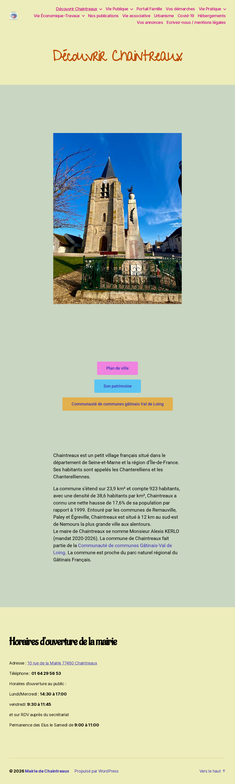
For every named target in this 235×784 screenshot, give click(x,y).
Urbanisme (164, 15)
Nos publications (103, 15)
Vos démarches (180, 8)
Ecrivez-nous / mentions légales (196, 22)
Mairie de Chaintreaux (47, 771)
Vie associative (136, 15)
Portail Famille (149, 8)
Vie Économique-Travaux (57, 15)
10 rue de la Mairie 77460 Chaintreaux (62, 663)
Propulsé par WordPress (96, 771)
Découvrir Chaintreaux (76, 8)
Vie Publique (117, 8)
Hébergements (212, 15)
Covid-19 (186, 15)
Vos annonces (150, 22)
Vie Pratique (210, 8)
